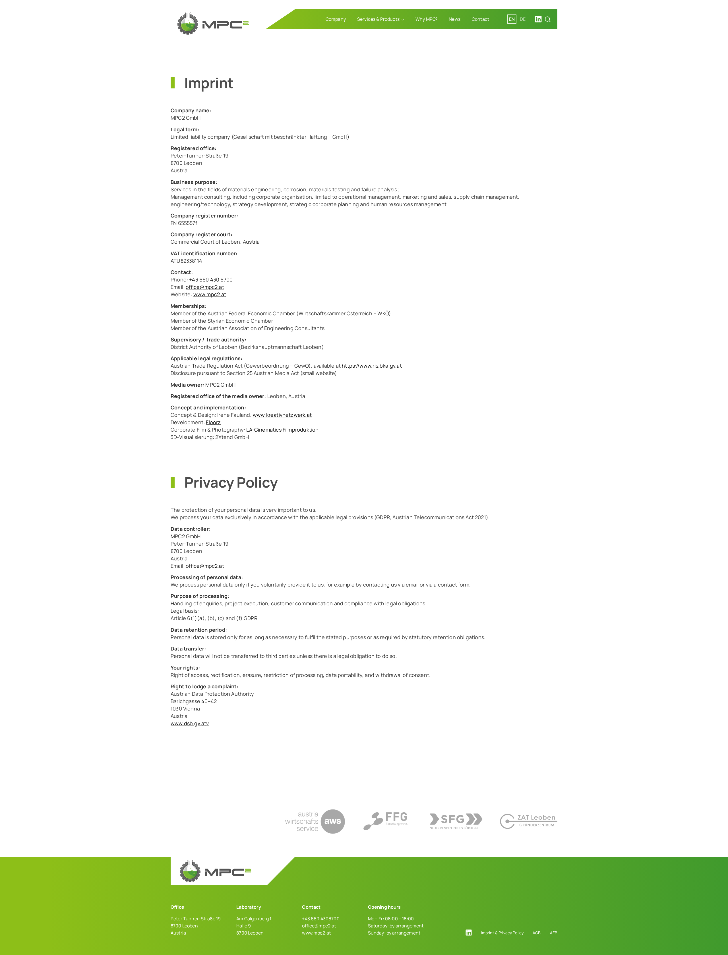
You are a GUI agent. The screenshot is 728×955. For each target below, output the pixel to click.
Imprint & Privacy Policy (502, 932)
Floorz (213, 422)
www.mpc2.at (209, 294)
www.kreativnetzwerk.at (282, 414)
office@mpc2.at (205, 286)
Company (336, 19)
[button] (548, 19)
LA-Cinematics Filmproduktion (282, 429)
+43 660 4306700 (320, 918)
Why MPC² (426, 19)
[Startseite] (213, 23)
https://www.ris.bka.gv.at (372, 365)
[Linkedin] (538, 19)
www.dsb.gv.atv (190, 723)
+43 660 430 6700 (211, 279)
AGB (537, 932)
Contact (480, 19)
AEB (553, 932)
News (454, 19)
